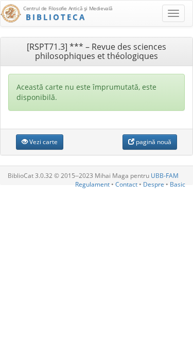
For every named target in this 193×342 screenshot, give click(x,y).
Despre (153, 184)
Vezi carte (43, 141)
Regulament (92, 184)
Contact (126, 184)
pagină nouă (152, 141)
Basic (177, 184)
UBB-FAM (165, 175)
